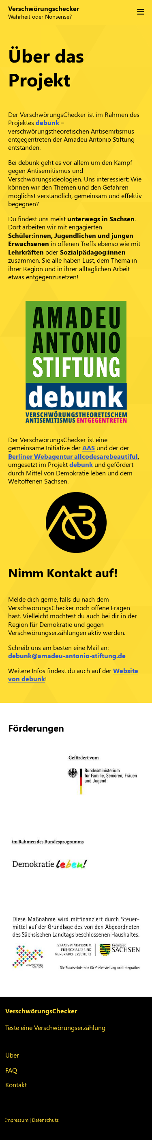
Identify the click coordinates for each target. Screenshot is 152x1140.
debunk (47, 122)
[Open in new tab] (76, 342)
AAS (88, 447)
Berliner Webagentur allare (73, 456)
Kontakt (16, 1084)
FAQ (11, 1070)
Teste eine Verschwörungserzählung (55, 1027)
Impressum (16, 1119)
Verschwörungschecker (43, 8)
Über (12, 1055)
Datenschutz (45, 1119)
